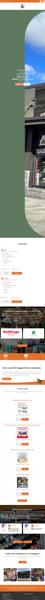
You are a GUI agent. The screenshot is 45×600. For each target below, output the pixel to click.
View (19, 419)
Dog (14, 256)
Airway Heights (6, 513)
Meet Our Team (6, 378)
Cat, (12, 256)
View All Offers (22, 500)
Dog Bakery (6, 259)
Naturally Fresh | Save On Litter (22, 400)
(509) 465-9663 (23, 77)
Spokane (38, 512)
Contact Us (16, 273)
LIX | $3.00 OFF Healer (22, 475)
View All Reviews (17, 541)
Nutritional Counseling (8, 260)
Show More (17, 531)
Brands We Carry (6, 269)
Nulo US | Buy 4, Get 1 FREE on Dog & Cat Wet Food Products (22, 425)
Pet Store (5, 264)
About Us (27, 84)
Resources (26, 358)
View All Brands (22, 345)
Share (24, 419)
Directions (6, 273)
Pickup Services (7, 262)
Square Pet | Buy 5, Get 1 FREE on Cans (22, 450)
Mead (42, 512)
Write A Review (27, 541)
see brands (19, 84)
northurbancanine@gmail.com (7, 599)
